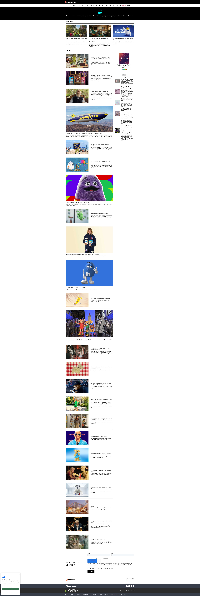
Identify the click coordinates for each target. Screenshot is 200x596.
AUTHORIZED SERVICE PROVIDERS (81, 594)
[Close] (19, 574)
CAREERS (71, 594)
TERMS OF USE (120, 594)
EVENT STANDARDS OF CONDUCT (96, 594)
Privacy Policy (105, 558)
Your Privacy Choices (109, 594)
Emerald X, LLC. (125, 590)
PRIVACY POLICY (127, 594)
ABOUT (66, 594)
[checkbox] (111, 568)
